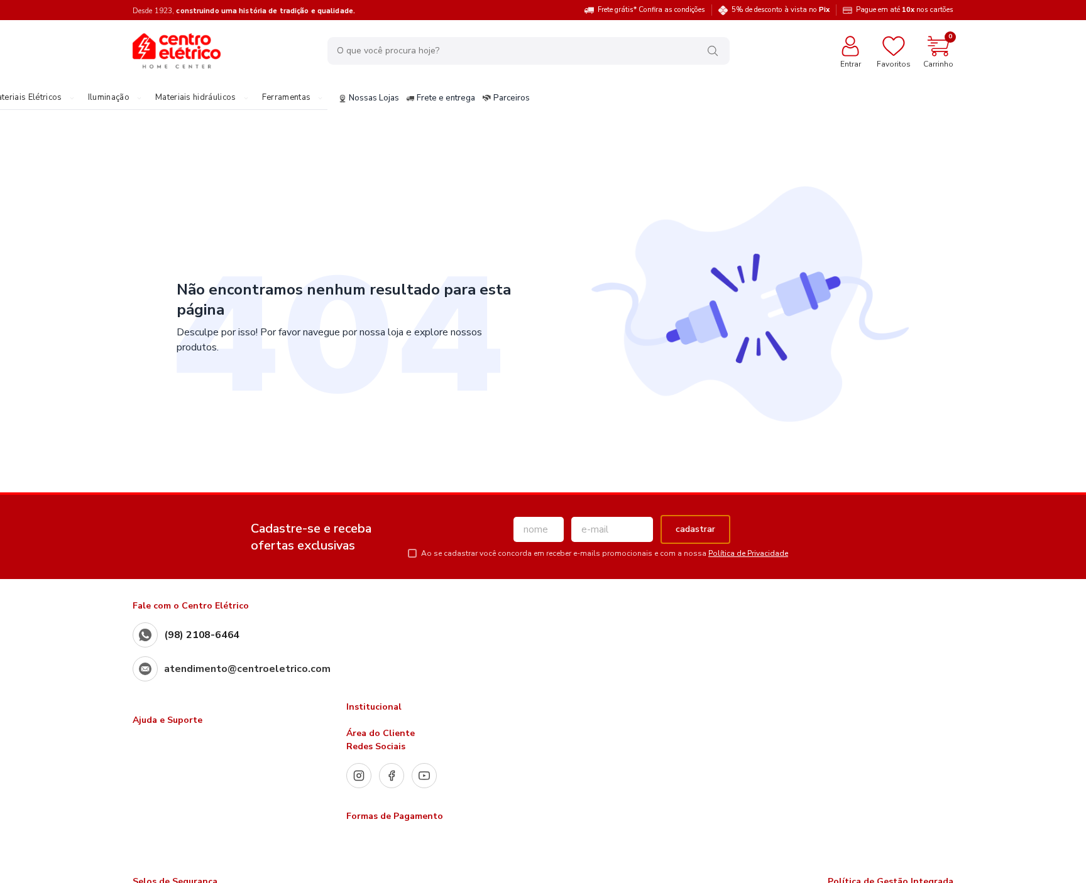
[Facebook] (391, 775)
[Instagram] (358, 775)
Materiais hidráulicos (195, 98)
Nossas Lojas (374, 99)
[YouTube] (424, 775)
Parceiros (511, 99)
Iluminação (108, 98)
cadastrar (695, 529)
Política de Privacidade (748, 553)
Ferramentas (286, 98)
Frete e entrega (446, 99)
